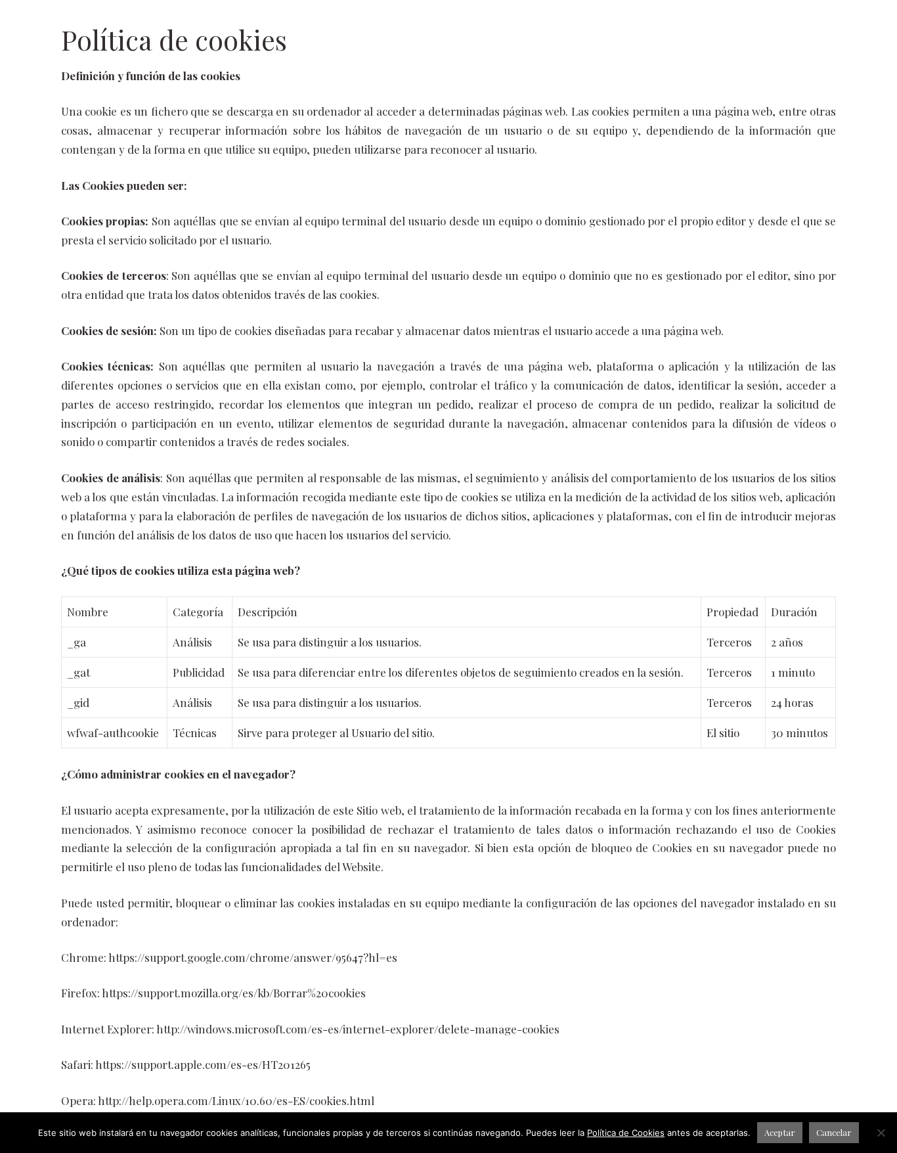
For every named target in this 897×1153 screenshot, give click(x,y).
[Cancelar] (880, 1132)
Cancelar (834, 1132)
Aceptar (779, 1132)
